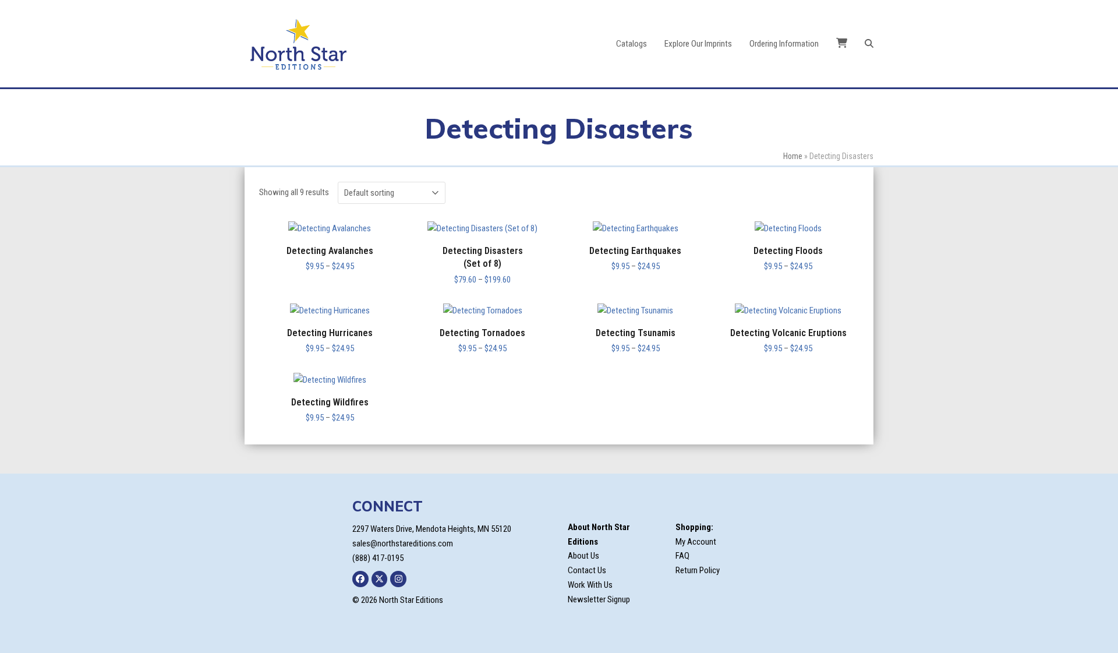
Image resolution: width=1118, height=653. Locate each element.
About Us (583, 555)
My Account (695, 541)
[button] (869, 43)
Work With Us (590, 585)
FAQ (682, 555)
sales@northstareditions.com (402, 543)
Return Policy (697, 570)
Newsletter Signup (599, 599)
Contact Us (587, 570)
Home (792, 156)
